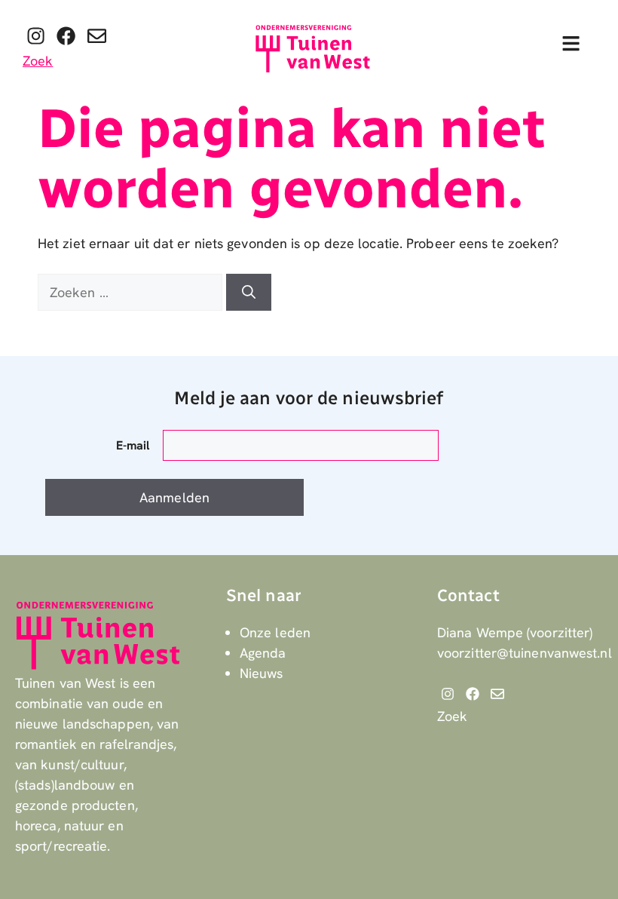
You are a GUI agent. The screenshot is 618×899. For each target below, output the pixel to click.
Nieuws (261, 673)
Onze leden (275, 632)
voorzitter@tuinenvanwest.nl (524, 652)
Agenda (263, 652)
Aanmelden (174, 497)
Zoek (38, 60)
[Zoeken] (248, 292)
